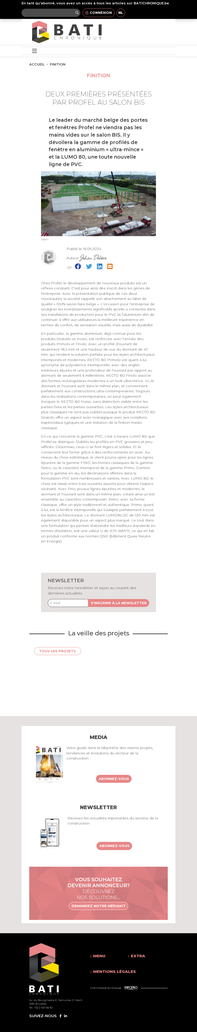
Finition (57, 64)
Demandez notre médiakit (99, 906)
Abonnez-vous (114, 779)
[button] (104, 956)
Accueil (37, 64)
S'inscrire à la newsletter (119, 603)
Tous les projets (57, 651)
